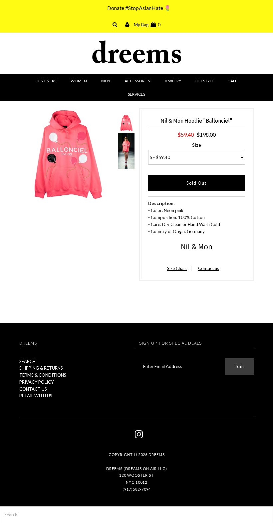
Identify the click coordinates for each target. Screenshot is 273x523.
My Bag (147, 24)
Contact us (208, 268)
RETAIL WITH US (35, 395)
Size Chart (177, 268)
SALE (232, 80)
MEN (105, 80)
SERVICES (136, 94)
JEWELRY (172, 80)
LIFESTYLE (204, 80)
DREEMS (156, 454)
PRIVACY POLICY (36, 382)
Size (196, 145)
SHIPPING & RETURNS (41, 368)
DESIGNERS (46, 80)
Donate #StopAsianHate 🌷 (139, 8)
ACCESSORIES (137, 80)
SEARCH (27, 361)
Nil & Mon (196, 246)
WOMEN (79, 80)
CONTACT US (33, 389)
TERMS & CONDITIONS (42, 375)
